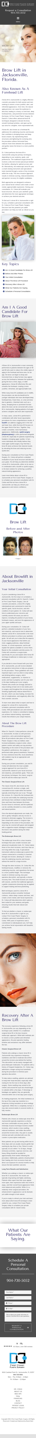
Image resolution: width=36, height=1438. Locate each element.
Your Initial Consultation (14, 277)
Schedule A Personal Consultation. (18, 291)
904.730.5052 (18, 12)
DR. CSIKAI (18, 1389)
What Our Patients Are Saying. (16, 288)
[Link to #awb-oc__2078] (18, 18)
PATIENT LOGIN (18, 1405)
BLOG (18, 1401)
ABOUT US (18, 1391)
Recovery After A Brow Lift (14, 284)
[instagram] (25, 1343)
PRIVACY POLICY (18, 1408)
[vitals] (17, 1343)
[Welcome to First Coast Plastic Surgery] (18, 2)
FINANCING (18, 1398)
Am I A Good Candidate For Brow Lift (18, 270)
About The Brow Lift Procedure (16, 281)
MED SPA (18, 1394)
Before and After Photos (14, 274)
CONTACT (18, 1403)
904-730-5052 (18, 1280)
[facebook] (10, 1343)
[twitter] (13, 1343)
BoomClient (29, 1421)
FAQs (18, 1396)
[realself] (21, 1343)
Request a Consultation (18, 10)
